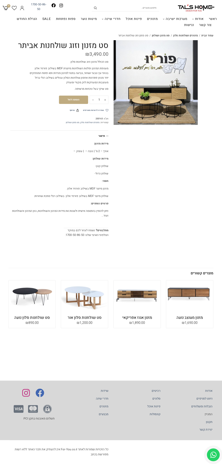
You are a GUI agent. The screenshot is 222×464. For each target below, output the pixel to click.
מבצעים (103, 414)
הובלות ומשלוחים (201, 406)
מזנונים (152, 18)
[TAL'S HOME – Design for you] (196, 8)
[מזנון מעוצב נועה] (189, 296)
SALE (46, 18)
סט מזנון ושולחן (161, 35)
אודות (199, 18)
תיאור (101, 136)
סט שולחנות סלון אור (84, 317)
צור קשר (205, 25)
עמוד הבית (207, 35)
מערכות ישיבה (176, 18)
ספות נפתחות (66, 18)
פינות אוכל (134, 18)
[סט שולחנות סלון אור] (84, 296)
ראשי (213, 18)
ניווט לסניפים (204, 398)
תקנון (209, 422)
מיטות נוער (89, 18)
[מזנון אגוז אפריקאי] (137, 296)
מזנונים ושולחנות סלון (185, 35)
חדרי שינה (113, 18)
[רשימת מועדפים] (14, 8)
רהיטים (156, 391)
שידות (104, 391)
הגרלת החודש (27, 18)
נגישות (189, 25)
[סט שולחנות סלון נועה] (32, 296)
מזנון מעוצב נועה (189, 317)
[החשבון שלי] (22, 8)
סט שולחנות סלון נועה (32, 317)
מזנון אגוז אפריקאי (137, 317)
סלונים (156, 398)
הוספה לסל (73, 99)
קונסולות (155, 414)
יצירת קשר (205, 429)
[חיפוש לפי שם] (95, 8)
